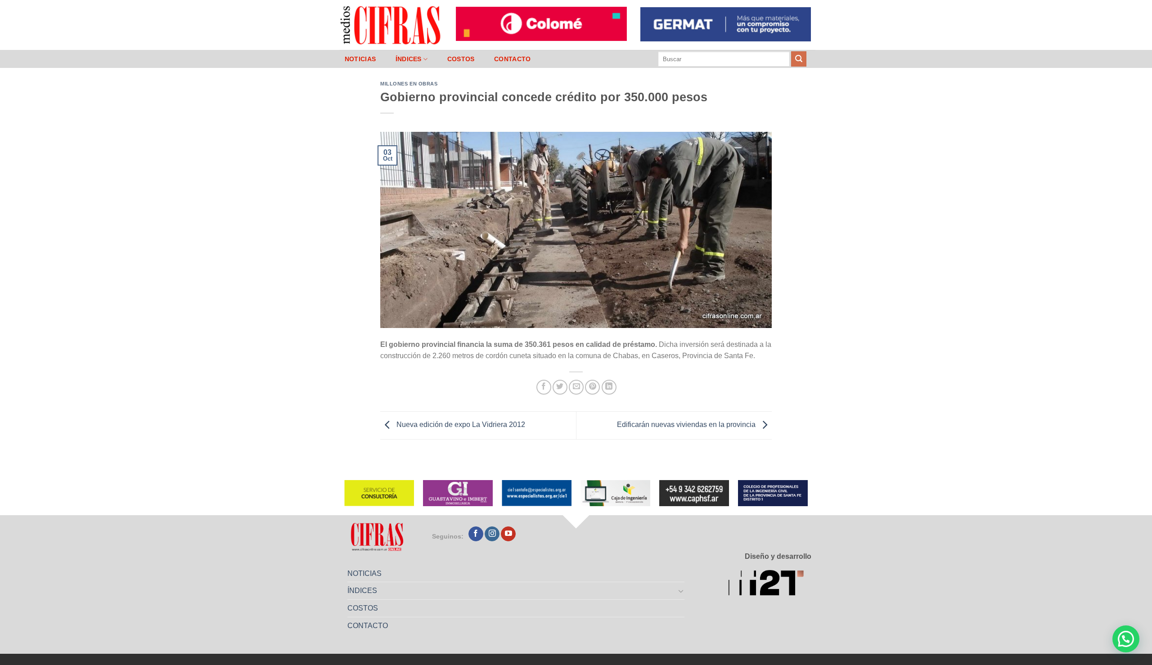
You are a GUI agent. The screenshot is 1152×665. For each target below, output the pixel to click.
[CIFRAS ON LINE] (391, 25)
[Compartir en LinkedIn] (609, 387)
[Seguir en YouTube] (508, 534)
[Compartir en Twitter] (560, 387)
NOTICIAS (360, 59)
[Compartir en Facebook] (543, 387)
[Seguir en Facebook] (475, 534)
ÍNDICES (409, 59)
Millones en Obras (409, 83)
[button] (1125, 638)
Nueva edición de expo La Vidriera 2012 (460, 425)
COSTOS (461, 59)
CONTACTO (512, 59)
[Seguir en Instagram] (492, 534)
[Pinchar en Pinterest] (592, 387)
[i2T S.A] (769, 585)
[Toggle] (681, 590)
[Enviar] (798, 59)
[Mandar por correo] (576, 387)
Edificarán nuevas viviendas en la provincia (687, 425)
